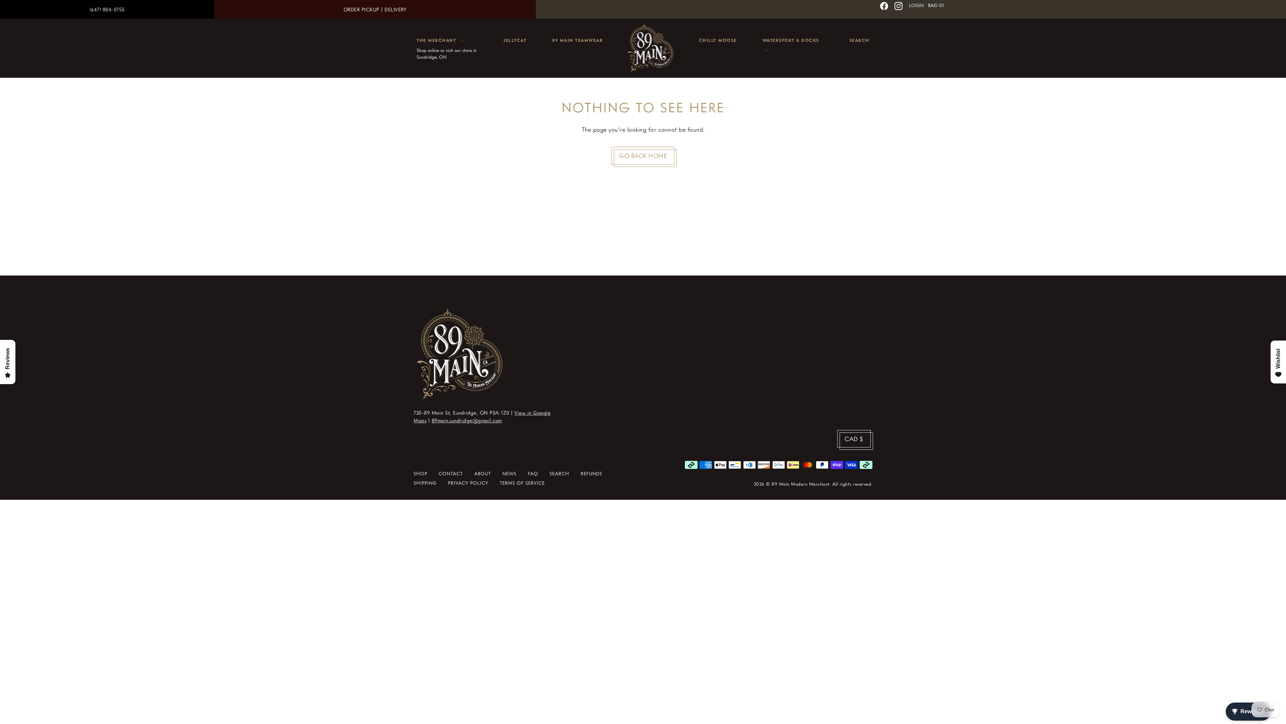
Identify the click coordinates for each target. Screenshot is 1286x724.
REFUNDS (591, 473)
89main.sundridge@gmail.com (467, 420)
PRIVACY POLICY (468, 483)
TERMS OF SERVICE (522, 483)
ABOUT (482, 473)
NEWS (509, 473)
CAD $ (854, 438)
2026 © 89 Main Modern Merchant (792, 484)
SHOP (420, 473)
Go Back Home (643, 155)
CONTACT (451, 473)
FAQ (533, 473)
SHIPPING (425, 483)
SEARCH (559, 473)
